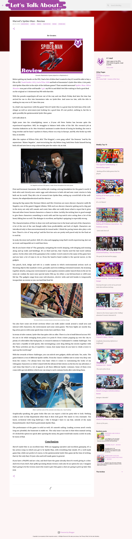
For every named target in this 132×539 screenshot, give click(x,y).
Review (54, 24)
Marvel (39, 24)
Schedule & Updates (102, 76)
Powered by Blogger (67, 532)
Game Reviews (25, 24)
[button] (14, 29)
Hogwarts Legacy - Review (104, 337)
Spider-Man (62, 24)
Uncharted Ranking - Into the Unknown (108, 252)
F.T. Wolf (109, 58)
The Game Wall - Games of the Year (108, 79)
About (98, 77)
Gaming (33, 24)
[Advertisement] (52, 513)
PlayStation (46, 24)
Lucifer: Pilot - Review (113, 445)
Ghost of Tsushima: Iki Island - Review (108, 419)
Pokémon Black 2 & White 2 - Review (107, 309)
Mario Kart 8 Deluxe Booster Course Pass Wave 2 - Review (113, 457)
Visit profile (109, 67)
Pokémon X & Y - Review (104, 365)
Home (98, 74)
